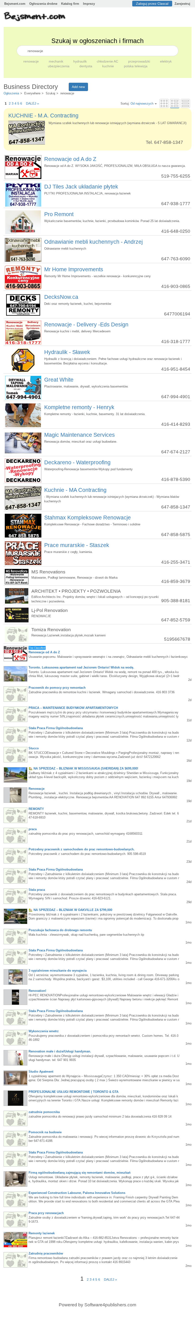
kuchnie (108, 66)
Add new (78, 87)
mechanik (56, 61)
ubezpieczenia (59, 66)
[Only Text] (185, 103)
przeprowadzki (139, 61)
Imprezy (89, 3)
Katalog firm (70, 3)
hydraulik (80, 61)
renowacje (31, 61)
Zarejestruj (182, 3)
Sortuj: (137, 103)
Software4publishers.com (110, 1304)
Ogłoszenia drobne (43, 3)
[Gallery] (164, 103)
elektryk (166, 61)
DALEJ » (31, 103)
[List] (174, 103)
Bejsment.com (14, 3)
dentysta (86, 66)
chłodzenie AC (108, 61)
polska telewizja (135, 66)
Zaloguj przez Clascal (152, 3)
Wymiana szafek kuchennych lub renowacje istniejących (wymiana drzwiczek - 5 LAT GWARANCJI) (117, 123)
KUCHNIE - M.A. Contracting (43, 115)
